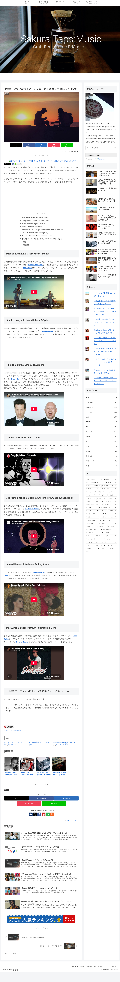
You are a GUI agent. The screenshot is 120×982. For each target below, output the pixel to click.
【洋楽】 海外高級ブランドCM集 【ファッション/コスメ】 (104, 322)
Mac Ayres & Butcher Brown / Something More (36, 236)
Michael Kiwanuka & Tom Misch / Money (34, 217)
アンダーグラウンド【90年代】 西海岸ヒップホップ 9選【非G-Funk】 (105, 312)
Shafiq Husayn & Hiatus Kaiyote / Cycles (35, 221)
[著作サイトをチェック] (31, 814)
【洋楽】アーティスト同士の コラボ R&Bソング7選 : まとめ (41, 239)
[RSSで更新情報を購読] (52, 814)
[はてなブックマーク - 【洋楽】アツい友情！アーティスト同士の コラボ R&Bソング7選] (42, 161)
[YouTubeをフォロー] (43, 814)
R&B (7, 789)
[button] (41, 117)
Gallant (7, 575)
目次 (38, 213)
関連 (24, 242)
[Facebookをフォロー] (39, 814)
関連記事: (26, 245)
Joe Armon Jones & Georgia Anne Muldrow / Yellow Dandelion (42, 230)
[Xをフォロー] (35, 814)
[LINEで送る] (18, 164)
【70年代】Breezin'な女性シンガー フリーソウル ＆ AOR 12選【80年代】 (105, 381)
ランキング (17, 731)
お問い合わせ (98, 966)
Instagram (89, 966)
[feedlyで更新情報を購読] (48, 814)
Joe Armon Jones (32, 509)
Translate (101, 159)
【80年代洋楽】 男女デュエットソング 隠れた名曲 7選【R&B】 (105, 352)
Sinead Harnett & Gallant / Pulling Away (34, 233)
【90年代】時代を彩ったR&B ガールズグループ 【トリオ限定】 (105, 341)
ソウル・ (7, 731)
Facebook (75, 966)
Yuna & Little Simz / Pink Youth (31, 227)
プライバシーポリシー (110, 966)
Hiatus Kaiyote (47, 331)
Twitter (82, 966)
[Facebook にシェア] (13, 164)
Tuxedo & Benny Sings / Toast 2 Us (33, 224)
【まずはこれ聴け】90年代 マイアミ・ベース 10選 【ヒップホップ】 (105, 362)
